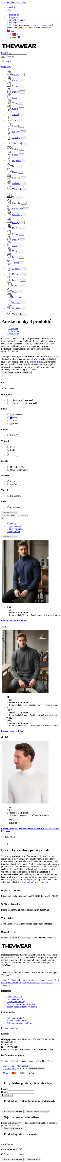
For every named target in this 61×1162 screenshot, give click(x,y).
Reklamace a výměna (16, 1018)
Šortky (15, 149)
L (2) (12, 450)
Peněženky (17, 297)
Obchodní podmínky (16, 1001)
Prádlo (15, 154)
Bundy (15, 74)
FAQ (9, 10)
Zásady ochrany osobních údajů (21, 1004)
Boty (14, 166)
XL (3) (13, 452)
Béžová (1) (18, 423)
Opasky (16, 302)
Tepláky (16, 137)
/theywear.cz (22, 1066)
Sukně (15, 126)
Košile (15, 109)
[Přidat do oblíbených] (1, 629)
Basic (15, 172)
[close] (2, 64)
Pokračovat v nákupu (13, 1112)
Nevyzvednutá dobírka (17, 1020)
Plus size (16, 177)
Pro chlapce (17, 208)
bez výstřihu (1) (17, 496)
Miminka (16, 203)
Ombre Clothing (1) (19, 470)
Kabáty (15, 80)
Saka (14, 97)
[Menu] (14, 61)
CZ (12, 31)
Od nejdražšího (13, 531)
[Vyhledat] (3, 58)
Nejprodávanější (14, 526)
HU (18, 37)
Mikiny (15, 92)
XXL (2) (14, 455)
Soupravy (16, 143)
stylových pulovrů (26, 882)
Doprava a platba (14, 996)
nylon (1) (14, 481)
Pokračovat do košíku (17, 2)
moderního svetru (34, 362)
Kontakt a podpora (9, 1028)
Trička (15, 114)
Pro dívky (17, 214)
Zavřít (4, 2)
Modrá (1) (17, 417)
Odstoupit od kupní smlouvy (19, 1023)
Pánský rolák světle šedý (13, 731)
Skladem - (22, 400)
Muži (3, 53)
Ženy (8, 53)
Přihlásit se (6, 1095)
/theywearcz (8, 1066)
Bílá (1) (16, 420)
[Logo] (19, 50)
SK (17, 34)
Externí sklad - (24, 403)
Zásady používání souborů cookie (22, 1006)
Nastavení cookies (36, 1069)
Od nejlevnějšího (14, 529)
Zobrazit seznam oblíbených (37, 1112)
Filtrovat (23, 516)
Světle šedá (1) (19, 414)
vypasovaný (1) (17, 507)
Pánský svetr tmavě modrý (14, 620)
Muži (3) (14, 435)
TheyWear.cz (9, 1068)
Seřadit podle (9, 516)
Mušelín (16, 183)
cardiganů (44, 882)
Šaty (14, 120)
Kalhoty (16, 132)
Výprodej (16, 189)
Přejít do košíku (33, 1159)
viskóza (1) (15, 484)
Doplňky (16, 160)
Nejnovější (11, 523)
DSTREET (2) (17, 467)
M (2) (12, 447)
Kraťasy (16, 280)
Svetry (15, 86)
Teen (14, 197)
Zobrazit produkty (9, 513)
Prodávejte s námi (15, 999)
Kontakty (11, 7)
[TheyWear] (16, 950)
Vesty (15, 103)
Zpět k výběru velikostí (13, 1128)
